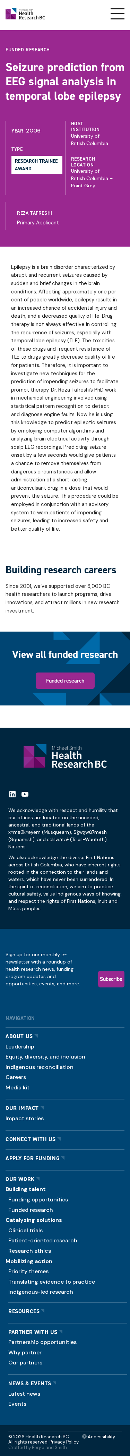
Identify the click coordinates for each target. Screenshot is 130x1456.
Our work (20, 1179)
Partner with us (33, 1332)
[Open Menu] (117, 14)
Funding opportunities (38, 1199)
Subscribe (111, 978)
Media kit (17, 1087)
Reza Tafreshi (34, 213)
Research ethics (29, 1250)
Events (17, 1403)
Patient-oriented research (42, 1240)
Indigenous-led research (40, 1291)
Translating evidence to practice (51, 1281)
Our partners (25, 1362)
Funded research (65, 680)
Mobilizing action (29, 1261)
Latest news (24, 1393)
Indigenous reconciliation (39, 1067)
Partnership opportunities (42, 1342)
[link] (66, 216)
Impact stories (25, 1118)
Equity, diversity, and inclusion (45, 1056)
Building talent (26, 1189)
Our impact (22, 1108)
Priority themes (28, 1271)
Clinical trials (25, 1230)
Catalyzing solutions (34, 1220)
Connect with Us (31, 1139)
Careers (16, 1077)
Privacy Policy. (64, 1442)
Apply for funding (33, 1158)
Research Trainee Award (36, 165)
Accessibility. (101, 1437)
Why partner (25, 1352)
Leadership (20, 1046)
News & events (29, 1383)
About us (19, 1036)
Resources (24, 1311)
